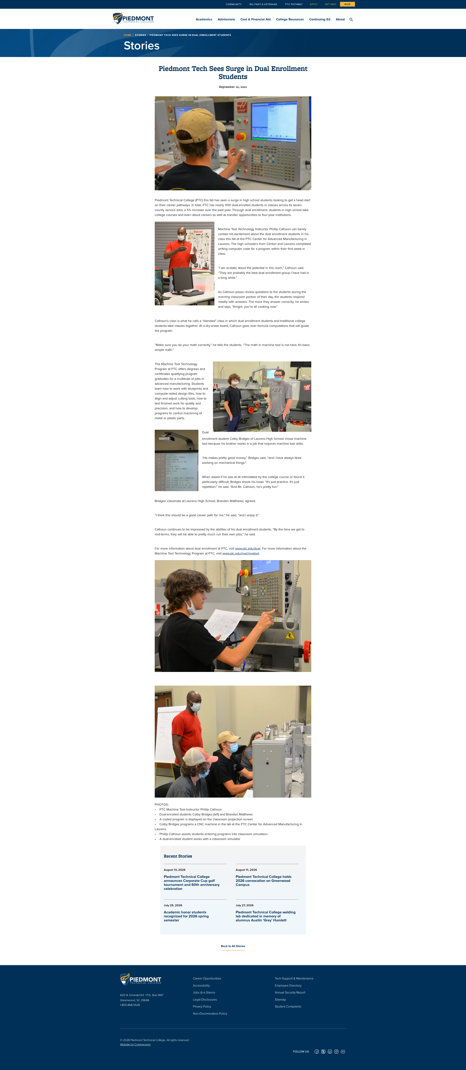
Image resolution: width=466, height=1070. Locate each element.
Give (347, 4)
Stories (140, 35)
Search (351, 20)
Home (128, 35)
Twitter (323, 1052)
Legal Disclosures (205, 999)
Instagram (336, 1052)
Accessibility (201, 985)
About (340, 19)
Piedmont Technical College (133, 17)
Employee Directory (288, 985)
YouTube (343, 1052)
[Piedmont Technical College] (151, 978)
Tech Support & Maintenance (294, 978)
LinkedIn (330, 1052)
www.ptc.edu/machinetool (240, 553)
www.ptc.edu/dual (247, 548)
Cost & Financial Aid (255, 19)
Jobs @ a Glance (204, 992)
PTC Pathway (294, 4)
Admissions (226, 19)
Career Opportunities (207, 978)
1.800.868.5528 (130, 1005)
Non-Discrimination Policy (210, 1013)
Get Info (330, 4)
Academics (204, 19)
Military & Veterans (263, 4)
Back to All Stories (233, 946)
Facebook (317, 1052)
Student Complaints (288, 1006)
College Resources (290, 19)
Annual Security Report (290, 992)
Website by (135, 1044)
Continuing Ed (319, 19)
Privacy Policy (202, 1006)
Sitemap (280, 999)
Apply (314, 4)
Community (234, 4)
